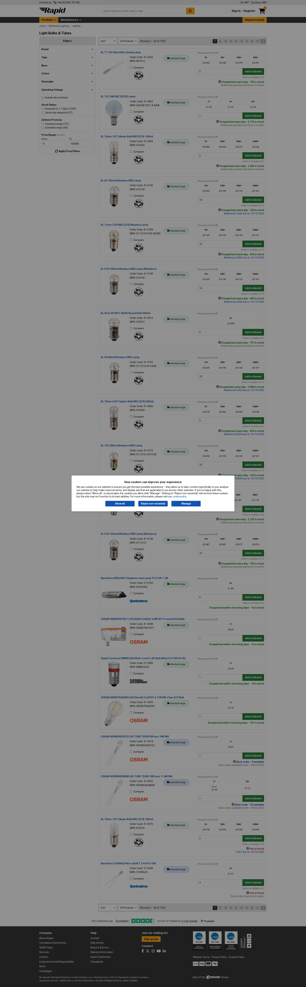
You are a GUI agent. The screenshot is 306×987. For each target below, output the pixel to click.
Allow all (120, 503)
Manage (186, 503)
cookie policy (179, 496)
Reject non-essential (153, 503)
